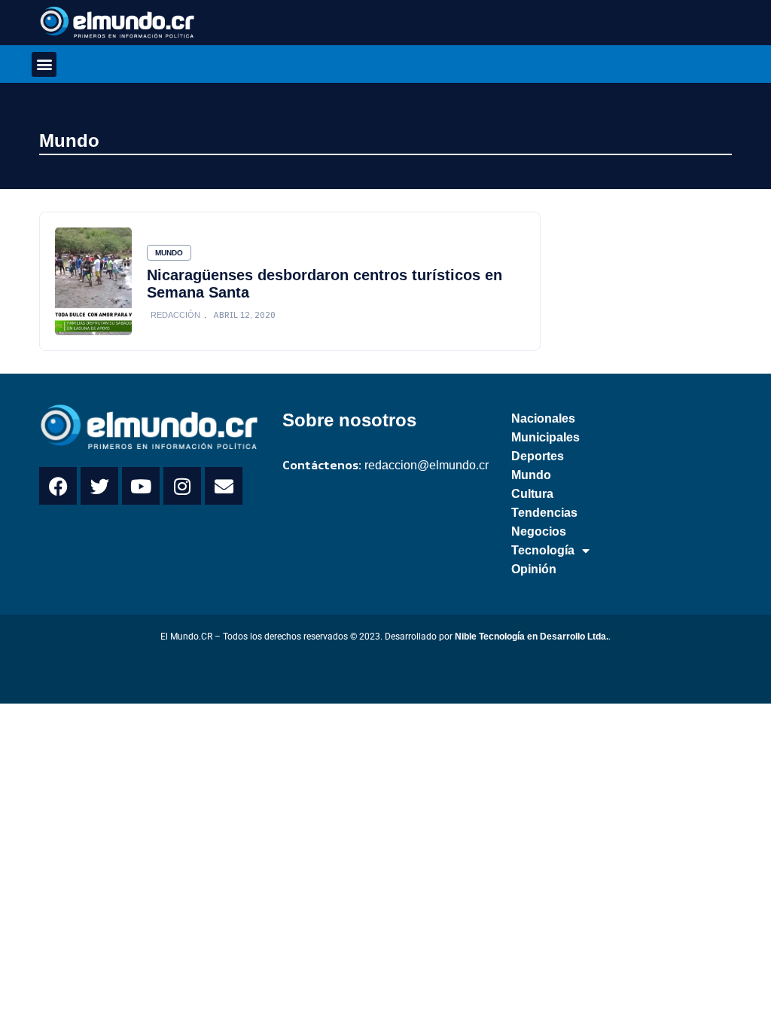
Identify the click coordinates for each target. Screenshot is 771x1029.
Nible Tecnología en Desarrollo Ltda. (531, 636)
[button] (44, 64)
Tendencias (544, 512)
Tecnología (542, 550)
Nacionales (543, 418)
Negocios (538, 531)
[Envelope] (223, 486)
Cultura (532, 493)
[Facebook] (58, 486)
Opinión (533, 569)
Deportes (537, 456)
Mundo (69, 140)
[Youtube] (141, 486)
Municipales (545, 437)
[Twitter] (99, 486)
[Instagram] (182, 486)
